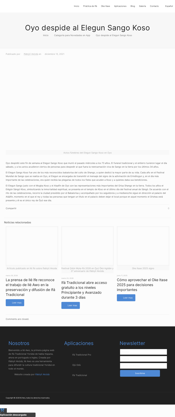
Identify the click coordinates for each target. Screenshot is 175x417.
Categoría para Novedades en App (72, 35)
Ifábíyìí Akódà (31, 54)
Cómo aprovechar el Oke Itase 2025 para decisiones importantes (142, 285)
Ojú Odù (76, 365)
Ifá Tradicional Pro (81, 354)
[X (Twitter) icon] (157, 398)
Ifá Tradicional (79, 375)
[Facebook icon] (154, 398)
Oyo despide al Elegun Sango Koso (114, 35)
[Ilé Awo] (23, 6)
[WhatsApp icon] (151, 398)
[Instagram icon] (163, 398)
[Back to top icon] (162, 411)
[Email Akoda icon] (165, 398)
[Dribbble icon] (160, 398)
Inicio (46, 35)
